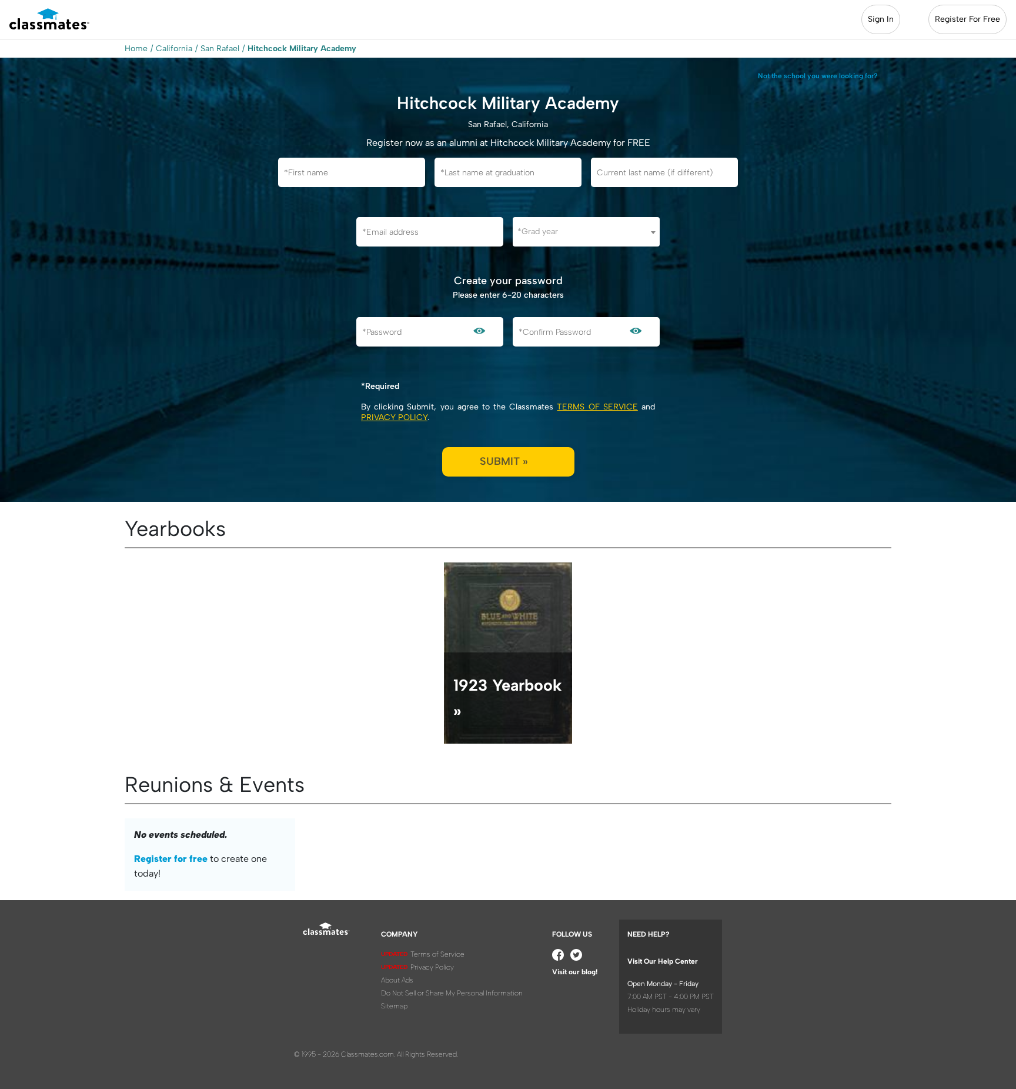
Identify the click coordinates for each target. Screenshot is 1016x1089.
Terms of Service (597, 407)
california (174, 49)
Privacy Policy (394, 417)
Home (136, 49)
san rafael (219, 49)
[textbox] (586, 231)
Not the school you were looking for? (818, 76)
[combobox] (586, 232)
